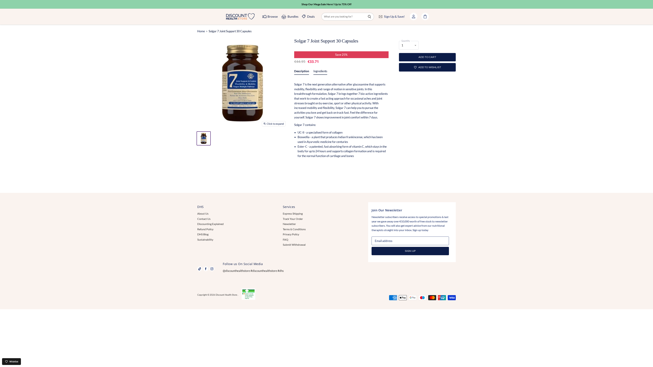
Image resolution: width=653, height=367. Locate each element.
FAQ (285, 239)
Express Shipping (293, 213)
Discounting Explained (210, 223)
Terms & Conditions (294, 229)
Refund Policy (205, 229)
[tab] (301, 72)
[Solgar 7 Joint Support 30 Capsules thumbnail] (203, 138)
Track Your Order (293, 218)
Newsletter (289, 223)
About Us (202, 213)
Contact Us (204, 218)
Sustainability (205, 239)
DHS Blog (202, 234)
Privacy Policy (291, 234)
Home (201, 31)
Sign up (410, 251)
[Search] (369, 17)
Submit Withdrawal (294, 244)
